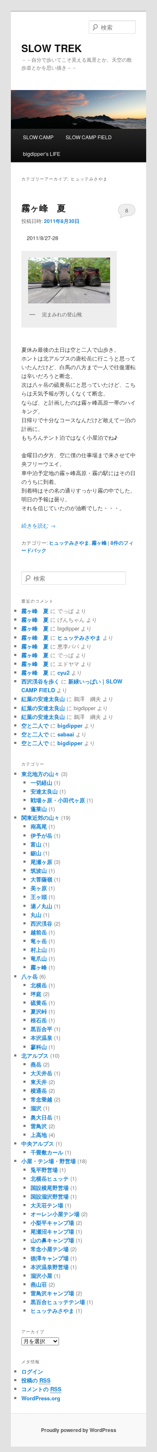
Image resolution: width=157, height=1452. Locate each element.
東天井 (39, 1082)
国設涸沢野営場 (50, 1196)
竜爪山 (39, 958)
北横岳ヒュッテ (50, 1178)
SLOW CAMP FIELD (89, 136)
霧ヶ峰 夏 (43, 207)
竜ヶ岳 (39, 941)
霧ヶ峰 (99, 542)
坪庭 (36, 994)
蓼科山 (39, 1047)
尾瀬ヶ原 (41, 862)
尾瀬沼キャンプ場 (52, 1231)
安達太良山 (44, 791)
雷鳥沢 (39, 1126)
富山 (36, 844)
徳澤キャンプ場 (50, 1258)
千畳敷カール (47, 1152)
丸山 (36, 915)
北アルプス (35, 1055)
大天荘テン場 (47, 1205)
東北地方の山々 (40, 774)
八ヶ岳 (29, 976)
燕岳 (36, 1064)
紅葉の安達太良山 (43, 699)
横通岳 (39, 1090)
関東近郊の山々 (40, 817)
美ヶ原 (39, 888)
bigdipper (69, 725)
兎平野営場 (44, 1170)
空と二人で (35, 725)
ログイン (32, 1371)
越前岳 (39, 932)
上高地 (39, 1135)
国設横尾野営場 (50, 1188)
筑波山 (39, 870)
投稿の (36, 1380)
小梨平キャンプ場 (52, 1223)
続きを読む (38, 525)
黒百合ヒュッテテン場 (58, 1302)
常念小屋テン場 (50, 1249)
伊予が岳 (41, 835)
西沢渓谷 (41, 923)
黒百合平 (41, 1029)
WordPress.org (40, 1398)
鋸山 (36, 853)
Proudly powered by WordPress (78, 1430)
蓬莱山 (39, 809)
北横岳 (39, 985)
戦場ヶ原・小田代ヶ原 (58, 800)
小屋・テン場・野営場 (48, 1161)
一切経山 (41, 782)
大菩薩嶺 (41, 879)
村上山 (39, 950)
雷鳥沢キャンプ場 (52, 1293)
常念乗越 (41, 1099)
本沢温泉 (41, 1037)
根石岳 (39, 1020)
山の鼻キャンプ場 (52, 1240)
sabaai (65, 734)
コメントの (41, 1389)
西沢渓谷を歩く (40, 681)
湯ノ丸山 (41, 906)
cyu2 (63, 672)
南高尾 (39, 826)
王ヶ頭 (39, 897)
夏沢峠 (39, 1011)
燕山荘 (39, 1284)
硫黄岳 (39, 1002)
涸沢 (36, 1108)
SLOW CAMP (38, 136)
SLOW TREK (51, 48)
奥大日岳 (41, 1117)
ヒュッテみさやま (69, 542)
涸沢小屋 (41, 1275)
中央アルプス (37, 1143)
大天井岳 (41, 1073)
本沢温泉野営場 (50, 1267)
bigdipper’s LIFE (41, 153)
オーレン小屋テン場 (55, 1214)
